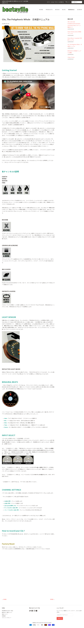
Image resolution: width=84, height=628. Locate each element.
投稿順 (4, 599)
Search (79, 9)
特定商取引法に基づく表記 (7, 610)
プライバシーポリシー (6, 617)
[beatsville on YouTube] (36, 611)
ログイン (49, 2)
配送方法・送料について (7, 612)
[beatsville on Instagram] (34, 611)
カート (68, 2)
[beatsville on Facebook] (32, 611)
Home (41, 9)
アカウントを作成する (59, 2)
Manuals (71, 9)
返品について (4, 614)
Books (57, 9)
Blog (64, 9)
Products (49, 9)
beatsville (41, 622)
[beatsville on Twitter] (30, 611)
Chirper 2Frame (71, 57)
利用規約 (4, 616)
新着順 (51, 599)
